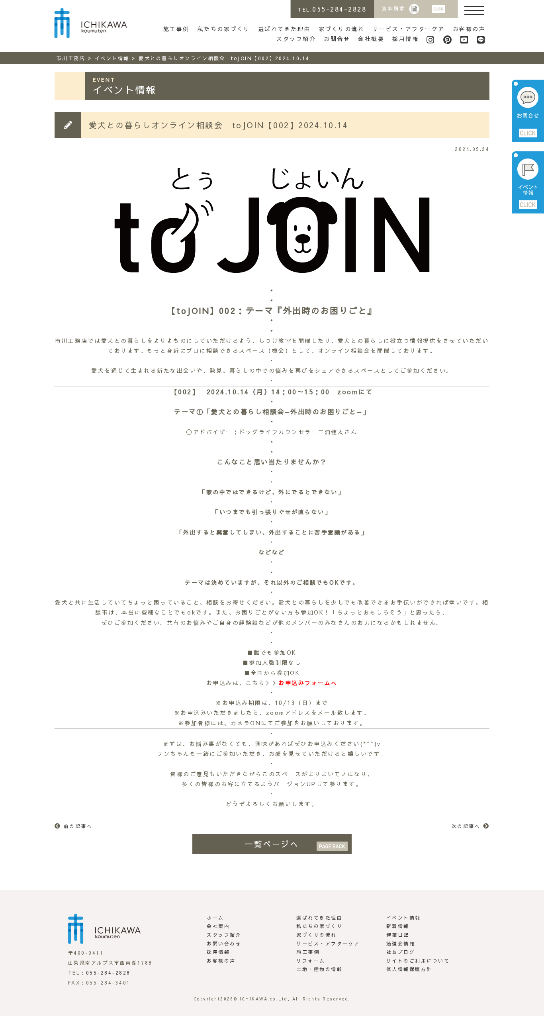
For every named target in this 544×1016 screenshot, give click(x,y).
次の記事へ (466, 826)
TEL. (332, 8)
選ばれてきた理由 (284, 29)
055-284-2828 (108, 972)
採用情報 (405, 39)
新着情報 (397, 926)
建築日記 (397, 935)
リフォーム (310, 960)
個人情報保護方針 (409, 969)
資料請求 (393, 8)
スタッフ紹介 (296, 39)
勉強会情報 (400, 943)
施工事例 (176, 29)
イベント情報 (403, 917)
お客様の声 (469, 29)
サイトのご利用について (418, 960)
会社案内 (218, 926)
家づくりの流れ (342, 29)
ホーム (215, 917)
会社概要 (371, 39)
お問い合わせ (224, 943)
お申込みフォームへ (308, 683)
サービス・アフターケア (408, 29)
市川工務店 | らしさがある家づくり (91, 23)
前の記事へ (78, 826)
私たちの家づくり (224, 29)
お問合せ (337, 39)
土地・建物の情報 (319, 969)
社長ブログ (400, 952)
